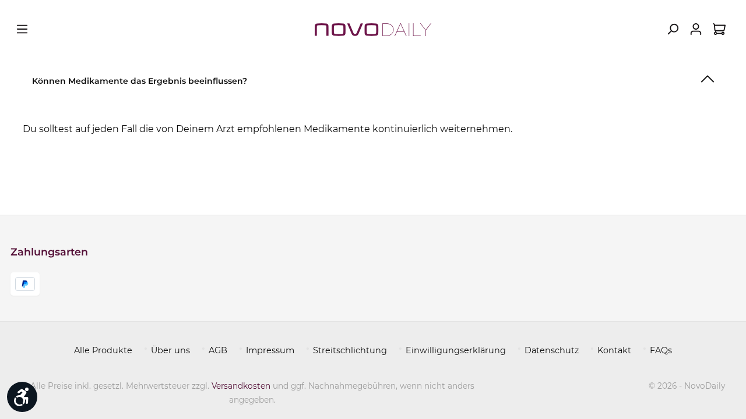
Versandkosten (241, 385)
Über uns (170, 350)
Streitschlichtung (350, 350)
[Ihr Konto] (696, 29)
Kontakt (614, 350)
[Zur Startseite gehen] (373, 29)
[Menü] (22, 29)
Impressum (270, 350)
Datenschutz (552, 350)
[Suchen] (672, 29)
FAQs (661, 350)
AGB (218, 350)
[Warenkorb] (719, 29)
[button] (373, 79)
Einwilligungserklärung (456, 350)
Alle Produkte (103, 350)
